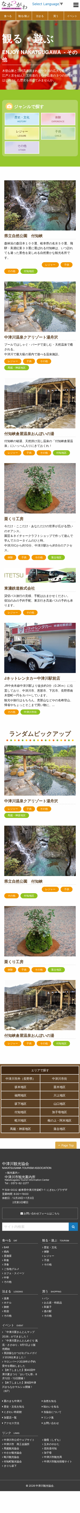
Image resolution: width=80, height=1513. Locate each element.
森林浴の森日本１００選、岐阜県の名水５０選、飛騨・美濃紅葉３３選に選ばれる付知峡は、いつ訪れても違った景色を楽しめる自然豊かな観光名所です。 (38, 250)
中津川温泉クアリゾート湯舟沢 (31, 337)
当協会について (52, 1412)
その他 (21, 147)
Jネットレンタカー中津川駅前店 (32, 678)
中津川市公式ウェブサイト (19, 1439)
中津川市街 (30, 712)
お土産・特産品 (53, 1302)
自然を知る (50, 1401)
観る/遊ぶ (23, 16)
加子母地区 (59, 1112)
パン (46, 1298)
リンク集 (49, 1417)
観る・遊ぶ (55, 1240)
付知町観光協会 (13, 1461)
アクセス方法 (11, 1423)
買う (55, 16)
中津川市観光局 (53, 1457)
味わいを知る (51, 1406)
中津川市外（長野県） (20, 1078)
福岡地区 (20, 1095)
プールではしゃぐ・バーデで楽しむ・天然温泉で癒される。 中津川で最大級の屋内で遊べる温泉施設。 (38, 349)
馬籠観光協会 (11, 1448)
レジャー (22, 133)
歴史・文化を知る (14, 1406)
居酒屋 (8, 1255)
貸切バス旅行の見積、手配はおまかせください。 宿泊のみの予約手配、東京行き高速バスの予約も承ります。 (38, 600)
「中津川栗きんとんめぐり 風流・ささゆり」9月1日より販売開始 (20, 1344)
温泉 (6, 1298)
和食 (6, 1260)
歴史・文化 (22, 119)
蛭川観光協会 (11, 1457)
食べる (8, 16)
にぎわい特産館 (13, 1412)
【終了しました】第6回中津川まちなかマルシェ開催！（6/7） (19, 1387)
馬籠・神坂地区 (17, 367)
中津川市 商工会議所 (16, 1444)
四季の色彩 (30, 264)
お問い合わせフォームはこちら (41, 1213)
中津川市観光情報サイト (58, 1461)
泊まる (40, 16)
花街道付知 (50, 1448)
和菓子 (48, 1306)
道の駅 (48, 1311)
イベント (72, 16)
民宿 (6, 1311)
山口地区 (59, 1103)
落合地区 (56, 557)
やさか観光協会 (13, 1452)
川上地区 (59, 1095)
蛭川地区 (20, 1120)
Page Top (67, 1145)
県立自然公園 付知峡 (23, 235)
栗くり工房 (13, 518)
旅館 (6, 1306)
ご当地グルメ (11, 1269)
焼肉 (6, 1251)
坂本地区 (20, 1087)
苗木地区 (59, 1087)
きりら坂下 (10, 1465)
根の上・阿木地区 (59, 1120)
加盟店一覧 (10, 1417)
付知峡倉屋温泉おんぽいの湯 (29, 433)
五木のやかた (51, 1444)
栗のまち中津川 (13, 1401)
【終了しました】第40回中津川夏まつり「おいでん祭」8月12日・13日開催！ (19, 1374)
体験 (58, 119)
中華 (6, 1277)
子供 (58, 133)
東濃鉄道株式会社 (19, 588)
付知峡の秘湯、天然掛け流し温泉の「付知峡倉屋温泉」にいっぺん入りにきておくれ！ (38, 443)
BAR (6, 1247)
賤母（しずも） (53, 1439)
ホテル (8, 1302)
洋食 (6, 1264)
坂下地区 (20, 1103)
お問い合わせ (51, 1423)
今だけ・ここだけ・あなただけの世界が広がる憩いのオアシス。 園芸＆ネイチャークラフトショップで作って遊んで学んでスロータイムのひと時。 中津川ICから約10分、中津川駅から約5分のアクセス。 (38, 538)
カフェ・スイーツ (14, 1273)
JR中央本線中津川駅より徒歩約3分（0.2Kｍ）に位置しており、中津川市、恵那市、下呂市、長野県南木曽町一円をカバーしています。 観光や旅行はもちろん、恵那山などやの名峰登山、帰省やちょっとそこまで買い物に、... (38, 695)
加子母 (48, 1452)
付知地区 (29, 271)
